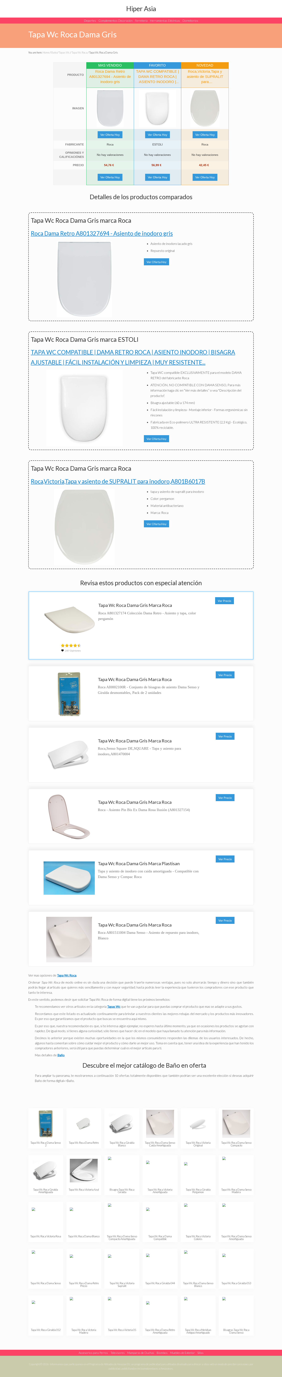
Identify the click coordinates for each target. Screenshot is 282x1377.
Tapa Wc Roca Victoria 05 (122, 1330)
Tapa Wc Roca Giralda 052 (45, 1330)
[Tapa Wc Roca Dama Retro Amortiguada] (160, 1311)
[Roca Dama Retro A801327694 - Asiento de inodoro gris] (110, 108)
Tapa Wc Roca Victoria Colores (198, 1238)
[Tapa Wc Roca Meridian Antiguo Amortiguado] (198, 1311)
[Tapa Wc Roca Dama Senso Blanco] (198, 1264)
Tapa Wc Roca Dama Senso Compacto (236, 1144)
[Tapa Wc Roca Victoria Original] (198, 1124)
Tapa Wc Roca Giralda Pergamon (198, 1191)
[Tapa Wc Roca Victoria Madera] (84, 1311)
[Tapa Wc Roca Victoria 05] (122, 1311)
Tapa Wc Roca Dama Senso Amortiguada (236, 1238)
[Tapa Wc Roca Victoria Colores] (198, 1217)
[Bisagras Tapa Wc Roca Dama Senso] (236, 1311)
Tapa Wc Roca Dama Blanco (84, 1236)
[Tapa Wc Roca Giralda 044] (160, 1264)
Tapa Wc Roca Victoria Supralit (122, 1285)
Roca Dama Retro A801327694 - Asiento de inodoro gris (102, 233)
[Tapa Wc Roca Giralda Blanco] (122, 1124)
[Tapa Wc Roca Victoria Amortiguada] (160, 1171)
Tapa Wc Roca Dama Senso (46, 1283)
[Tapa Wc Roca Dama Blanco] (84, 1217)
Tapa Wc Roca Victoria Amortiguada (160, 1191)
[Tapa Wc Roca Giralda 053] (236, 1264)
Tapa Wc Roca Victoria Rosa (45, 1236)
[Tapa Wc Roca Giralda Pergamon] (198, 1171)
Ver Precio (224, 601)
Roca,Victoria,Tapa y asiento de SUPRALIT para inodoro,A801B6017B (118, 481)
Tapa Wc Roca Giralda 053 (236, 1283)
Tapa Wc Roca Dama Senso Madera (236, 1191)
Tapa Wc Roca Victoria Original (198, 1144)
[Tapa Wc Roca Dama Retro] (84, 1124)
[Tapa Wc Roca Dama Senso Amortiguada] (236, 1217)
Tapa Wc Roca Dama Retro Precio (84, 1285)
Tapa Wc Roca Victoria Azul (84, 1189)
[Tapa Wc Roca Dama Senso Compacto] (236, 1124)
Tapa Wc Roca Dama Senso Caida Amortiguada (160, 1144)
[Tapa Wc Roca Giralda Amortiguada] (46, 1171)
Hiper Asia (141, 9)
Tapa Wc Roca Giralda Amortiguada (45, 1191)
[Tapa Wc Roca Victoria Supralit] (122, 1264)
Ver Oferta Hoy (110, 134)
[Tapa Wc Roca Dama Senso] (46, 1264)
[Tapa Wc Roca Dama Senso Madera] (236, 1171)
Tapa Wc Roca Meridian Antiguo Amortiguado (198, 1331)
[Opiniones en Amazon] (71, 645)
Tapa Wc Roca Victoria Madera (83, 1331)
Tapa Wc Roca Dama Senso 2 (46, 1144)
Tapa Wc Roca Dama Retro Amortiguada (160, 1331)
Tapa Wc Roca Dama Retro (84, 1142)
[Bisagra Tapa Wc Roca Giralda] (122, 1171)
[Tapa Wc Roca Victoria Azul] (84, 1171)
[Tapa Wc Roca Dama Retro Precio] (84, 1264)
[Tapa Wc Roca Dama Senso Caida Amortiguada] (160, 1124)
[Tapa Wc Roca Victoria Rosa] (46, 1217)
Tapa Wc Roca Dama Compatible (160, 1238)
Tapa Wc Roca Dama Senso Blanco (198, 1285)
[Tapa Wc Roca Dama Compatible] (160, 1217)
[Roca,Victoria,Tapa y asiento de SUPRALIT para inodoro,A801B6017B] (205, 108)
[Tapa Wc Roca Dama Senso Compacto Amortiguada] (122, 1217)
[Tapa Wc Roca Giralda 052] (46, 1311)
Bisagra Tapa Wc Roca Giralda (122, 1191)
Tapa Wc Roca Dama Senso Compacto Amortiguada (122, 1238)
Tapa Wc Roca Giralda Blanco (122, 1144)
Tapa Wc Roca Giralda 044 (160, 1283)
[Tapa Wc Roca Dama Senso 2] (46, 1124)
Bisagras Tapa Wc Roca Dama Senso (236, 1331)
